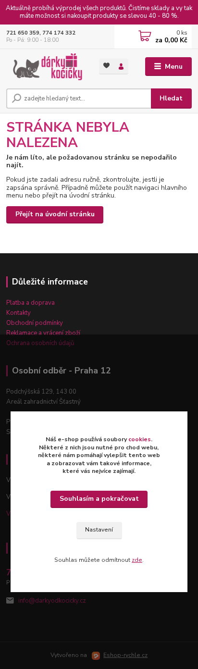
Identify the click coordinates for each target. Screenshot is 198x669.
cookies (139, 439)
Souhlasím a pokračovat (99, 498)
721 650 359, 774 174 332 (40, 33)
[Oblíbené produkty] (106, 66)
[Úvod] (45, 66)
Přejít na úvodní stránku (55, 214)
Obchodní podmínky (34, 323)
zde (137, 560)
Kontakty (18, 313)
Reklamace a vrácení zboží (43, 333)
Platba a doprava (30, 302)
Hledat (171, 98)
